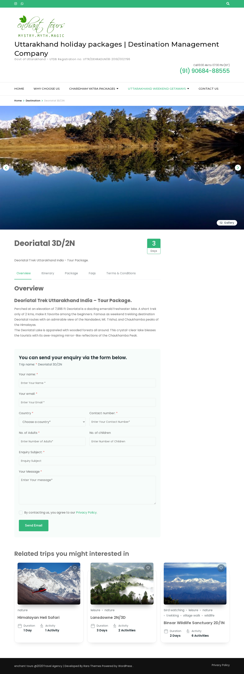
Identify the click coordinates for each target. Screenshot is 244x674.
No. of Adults (29, 433)
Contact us (208, 88)
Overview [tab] (24, 273)
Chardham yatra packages (92, 88)
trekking (172, 615)
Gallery (229, 223)
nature (23, 610)
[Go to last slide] (6, 168)
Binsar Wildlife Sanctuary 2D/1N (194, 622)
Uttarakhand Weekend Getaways (157, 88)
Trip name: (28, 364)
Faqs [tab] (92, 273)
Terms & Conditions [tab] (121, 273)
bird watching (174, 610)
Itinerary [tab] (47, 273)
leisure (95, 610)
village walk (191, 615)
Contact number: (103, 413)
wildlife (209, 615)
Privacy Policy (86, 512)
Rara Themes (92, 666)
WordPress (125, 666)
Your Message (30, 471)
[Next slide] (238, 168)
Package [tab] (71, 273)
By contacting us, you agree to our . (60, 512)
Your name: (28, 374)
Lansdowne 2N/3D (108, 617)
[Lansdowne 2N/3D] (122, 584)
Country (26, 413)
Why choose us (47, 88)
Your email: (28, 394)
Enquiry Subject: (32, 452)
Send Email (33, 525)
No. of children (100, 433)
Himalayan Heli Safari (38, 617)
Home (19, 88)
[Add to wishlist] (75, 568)
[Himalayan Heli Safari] (49, 584)
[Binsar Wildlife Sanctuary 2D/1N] (195, 584)
